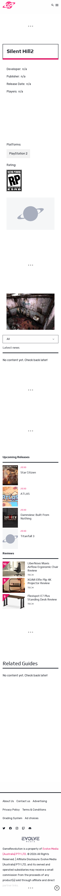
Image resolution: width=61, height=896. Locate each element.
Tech (30, 574)
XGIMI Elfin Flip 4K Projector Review (39, 581)
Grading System (12, 818)
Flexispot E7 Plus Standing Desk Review (42, 597)
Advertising (40, 801)
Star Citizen (28, 472)
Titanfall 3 (27, 536)
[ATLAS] (10, 497)
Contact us (23, 801)
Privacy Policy (11, 809)
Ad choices (31, 818)
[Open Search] (52, 5)
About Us (8, 801)
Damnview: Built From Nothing (34, 516)
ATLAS (25, 493)
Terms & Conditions (34, 809)
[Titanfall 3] (10, 539)
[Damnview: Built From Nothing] (10, 518)
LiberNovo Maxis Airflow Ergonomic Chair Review (42, 566)
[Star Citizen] (10, 475)
